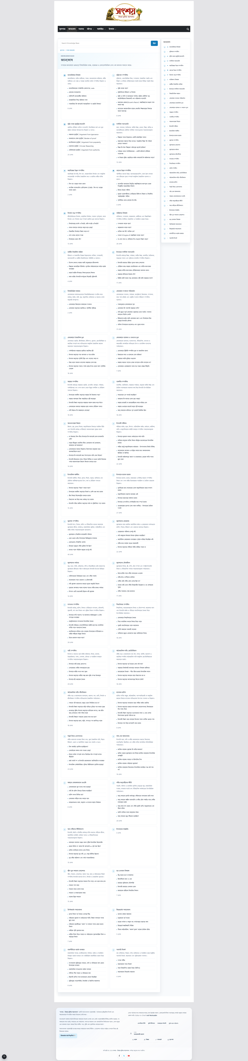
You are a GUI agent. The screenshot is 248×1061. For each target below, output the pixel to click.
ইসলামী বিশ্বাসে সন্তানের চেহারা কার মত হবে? (83, 717)
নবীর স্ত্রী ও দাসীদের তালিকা (126, 577)
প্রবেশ (135, 1039)
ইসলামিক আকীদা (73, 474)
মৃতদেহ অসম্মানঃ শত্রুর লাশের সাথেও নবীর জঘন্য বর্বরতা (86, 588)
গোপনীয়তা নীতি (141, 1023)
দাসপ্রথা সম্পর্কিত (73, 604)
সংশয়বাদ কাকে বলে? (124, 223)
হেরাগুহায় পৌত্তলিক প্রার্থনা (77, 542)
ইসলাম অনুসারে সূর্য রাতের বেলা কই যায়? (130, 664)
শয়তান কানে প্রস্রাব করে (76, 889)
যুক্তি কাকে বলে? (123, 88)
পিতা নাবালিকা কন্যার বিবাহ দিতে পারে (130, 621)
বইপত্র (89, 29)
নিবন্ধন (147, 1039)
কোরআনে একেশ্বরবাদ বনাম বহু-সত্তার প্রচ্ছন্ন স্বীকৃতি (133, 366)
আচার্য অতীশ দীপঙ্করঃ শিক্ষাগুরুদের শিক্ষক (82, 273)
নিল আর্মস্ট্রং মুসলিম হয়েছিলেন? (78, 747)
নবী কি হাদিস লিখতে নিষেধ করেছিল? (80, 791)
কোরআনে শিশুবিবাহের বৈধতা (127, 618)
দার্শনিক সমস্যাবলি (122, 124)
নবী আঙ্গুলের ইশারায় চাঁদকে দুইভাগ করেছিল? (131, 535)
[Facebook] (119, 1056)
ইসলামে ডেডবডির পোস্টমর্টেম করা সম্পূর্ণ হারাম (132, 502)
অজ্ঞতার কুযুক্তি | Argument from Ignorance (83, 134)
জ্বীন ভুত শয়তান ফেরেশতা (76, 871)
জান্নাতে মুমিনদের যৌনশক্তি (126, 883)
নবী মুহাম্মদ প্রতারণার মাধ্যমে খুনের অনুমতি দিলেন (84, 584)
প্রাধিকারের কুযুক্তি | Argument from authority (84, 150)
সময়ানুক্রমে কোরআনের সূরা (126, 304)
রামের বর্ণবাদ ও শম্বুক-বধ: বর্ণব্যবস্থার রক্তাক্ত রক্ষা (133, 922)
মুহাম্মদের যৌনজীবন (123, 563)
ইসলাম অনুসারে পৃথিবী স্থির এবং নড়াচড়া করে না (83, 358)
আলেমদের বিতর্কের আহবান (126, 972)
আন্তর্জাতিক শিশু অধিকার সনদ (78, 100)
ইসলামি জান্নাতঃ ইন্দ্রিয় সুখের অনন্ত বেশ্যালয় (131, 263)
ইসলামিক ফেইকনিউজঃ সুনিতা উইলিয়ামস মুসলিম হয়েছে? (86, 764)
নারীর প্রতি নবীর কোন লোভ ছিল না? (129, 581)
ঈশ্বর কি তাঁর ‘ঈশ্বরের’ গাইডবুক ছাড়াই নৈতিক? (132, 147)
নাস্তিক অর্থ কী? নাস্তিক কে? (126, 231)
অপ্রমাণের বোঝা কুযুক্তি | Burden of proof (82, 138)
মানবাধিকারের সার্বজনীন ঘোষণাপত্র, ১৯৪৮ (82, 88)
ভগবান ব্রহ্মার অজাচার (124, 914)
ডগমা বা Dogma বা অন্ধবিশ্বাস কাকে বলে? (131, 235)
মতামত (81, 29)
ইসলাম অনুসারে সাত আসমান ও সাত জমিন (82, 355)
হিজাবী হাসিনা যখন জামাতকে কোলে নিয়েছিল (83, 977)
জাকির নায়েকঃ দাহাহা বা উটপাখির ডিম (130, 759)
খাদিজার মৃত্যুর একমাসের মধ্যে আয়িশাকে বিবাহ (132, 633)
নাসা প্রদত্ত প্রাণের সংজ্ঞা (76, 235)
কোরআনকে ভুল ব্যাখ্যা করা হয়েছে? (80, 787)
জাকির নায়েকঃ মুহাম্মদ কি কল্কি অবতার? (130, 749)
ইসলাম (111, 29)
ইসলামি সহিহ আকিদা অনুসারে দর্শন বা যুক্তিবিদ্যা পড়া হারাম (87, 503)
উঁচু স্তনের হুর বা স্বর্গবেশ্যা (125, 875)
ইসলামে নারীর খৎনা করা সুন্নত (78, 671)
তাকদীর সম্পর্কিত (122, 382)
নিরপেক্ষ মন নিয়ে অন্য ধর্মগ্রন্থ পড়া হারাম (81, 499)
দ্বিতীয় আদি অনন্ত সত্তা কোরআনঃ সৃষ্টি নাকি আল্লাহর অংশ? (135, 278)
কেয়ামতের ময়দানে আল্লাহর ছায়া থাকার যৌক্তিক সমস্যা (85, 406)
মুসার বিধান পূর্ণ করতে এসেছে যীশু (79, 914)
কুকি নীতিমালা (151, 1023)
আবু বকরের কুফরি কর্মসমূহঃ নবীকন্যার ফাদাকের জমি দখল (136, 796)
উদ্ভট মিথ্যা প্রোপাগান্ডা (75, 736)
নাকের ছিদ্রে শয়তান (75, 897)
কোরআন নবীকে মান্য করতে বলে (79, 798)
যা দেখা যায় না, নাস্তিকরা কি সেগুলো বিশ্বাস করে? (133, 239)
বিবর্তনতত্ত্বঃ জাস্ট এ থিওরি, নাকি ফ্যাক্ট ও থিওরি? (84, 223)
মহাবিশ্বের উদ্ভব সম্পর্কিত (76, 170)
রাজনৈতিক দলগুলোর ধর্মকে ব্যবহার (80, 969)
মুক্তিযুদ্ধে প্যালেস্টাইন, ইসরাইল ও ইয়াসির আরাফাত (84, 981)
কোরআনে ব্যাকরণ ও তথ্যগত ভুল (127, 337)
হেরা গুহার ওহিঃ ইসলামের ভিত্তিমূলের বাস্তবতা (83, 538)
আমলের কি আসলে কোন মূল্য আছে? (129, 399)
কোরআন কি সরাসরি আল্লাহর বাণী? (128, 308)
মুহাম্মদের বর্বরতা (73, 563)
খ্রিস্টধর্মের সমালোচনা (75, 910)
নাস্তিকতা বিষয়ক (121, 213)
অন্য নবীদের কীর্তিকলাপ (76, 829)
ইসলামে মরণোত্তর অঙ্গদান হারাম (127, 498)
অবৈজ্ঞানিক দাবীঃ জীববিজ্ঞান (77, 692)
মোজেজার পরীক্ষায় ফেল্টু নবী (127, 531)
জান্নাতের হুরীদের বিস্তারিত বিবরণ (128, 890)
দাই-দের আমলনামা (122, 736)
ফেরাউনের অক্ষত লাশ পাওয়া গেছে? (80, 750)
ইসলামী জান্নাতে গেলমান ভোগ (127, 887)
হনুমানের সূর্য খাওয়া (124, 918)
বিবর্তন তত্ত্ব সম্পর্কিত (74, 213)
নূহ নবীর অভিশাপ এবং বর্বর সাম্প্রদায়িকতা (81, 858)
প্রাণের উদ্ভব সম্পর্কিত (123, 170)
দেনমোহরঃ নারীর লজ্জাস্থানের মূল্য (79, 668)
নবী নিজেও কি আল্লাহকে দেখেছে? (79, 410)
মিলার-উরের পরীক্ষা (124, 190)
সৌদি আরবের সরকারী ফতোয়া (127, 629)
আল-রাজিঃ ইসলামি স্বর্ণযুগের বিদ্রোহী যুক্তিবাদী (83, 277)
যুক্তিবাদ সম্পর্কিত (122, 75)
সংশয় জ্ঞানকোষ (70, 50)
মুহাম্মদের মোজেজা (122, 521)
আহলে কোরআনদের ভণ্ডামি (77, 782)
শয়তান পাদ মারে (74, 885)
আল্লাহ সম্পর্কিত (73, 382)
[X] (124, 1056)
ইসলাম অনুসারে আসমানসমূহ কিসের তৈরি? (131, 679)
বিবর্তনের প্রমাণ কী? (75, 239)
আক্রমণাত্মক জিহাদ (74, 423)
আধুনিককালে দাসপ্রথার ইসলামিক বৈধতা (81, 621)
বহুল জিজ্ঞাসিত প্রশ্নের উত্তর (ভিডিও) (129, 968)
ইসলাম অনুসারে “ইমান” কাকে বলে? (79, 488)
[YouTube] (129, 1056)
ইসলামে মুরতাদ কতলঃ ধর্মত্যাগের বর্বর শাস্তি (131, 436)
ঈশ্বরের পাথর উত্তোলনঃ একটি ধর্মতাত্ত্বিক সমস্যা (132, 137)
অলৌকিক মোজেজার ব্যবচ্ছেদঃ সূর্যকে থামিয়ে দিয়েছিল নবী (135, 539)
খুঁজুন (154, 43)
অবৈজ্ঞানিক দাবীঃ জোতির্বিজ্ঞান (126, 651)
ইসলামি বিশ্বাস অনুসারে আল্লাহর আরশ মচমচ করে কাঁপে (85, 402)
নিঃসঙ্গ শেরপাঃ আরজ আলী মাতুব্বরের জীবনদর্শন (84, 263)
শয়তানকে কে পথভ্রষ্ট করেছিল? (127, 395)
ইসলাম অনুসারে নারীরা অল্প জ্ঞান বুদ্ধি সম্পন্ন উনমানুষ (85, 675)
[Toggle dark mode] (4, 1056)
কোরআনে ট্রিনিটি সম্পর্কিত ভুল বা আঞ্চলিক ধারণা (133, 351)
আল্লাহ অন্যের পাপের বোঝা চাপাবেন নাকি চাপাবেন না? (134, 362)
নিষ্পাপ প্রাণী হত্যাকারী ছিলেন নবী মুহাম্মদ (81, 591)
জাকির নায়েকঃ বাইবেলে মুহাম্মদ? (128, 763)
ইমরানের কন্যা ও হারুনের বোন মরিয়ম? (130, 355)
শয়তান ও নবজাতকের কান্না (77, 893)
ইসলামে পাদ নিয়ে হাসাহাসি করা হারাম (129, 723)
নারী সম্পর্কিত (72, 651)
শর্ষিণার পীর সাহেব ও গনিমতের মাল (80, 973)
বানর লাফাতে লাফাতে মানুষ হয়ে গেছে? (81, 227)
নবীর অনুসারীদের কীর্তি (124, 782)
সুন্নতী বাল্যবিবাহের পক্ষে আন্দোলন (128, 625)
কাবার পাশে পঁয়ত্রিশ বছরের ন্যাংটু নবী (80, 550)
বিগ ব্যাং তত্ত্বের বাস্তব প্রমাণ (77, 184)
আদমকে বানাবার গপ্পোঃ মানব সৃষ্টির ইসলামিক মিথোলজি (86, 842)
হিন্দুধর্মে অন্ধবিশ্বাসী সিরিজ (126, 925)
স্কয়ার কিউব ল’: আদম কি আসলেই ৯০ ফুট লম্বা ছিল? (85, 846)
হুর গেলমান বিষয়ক (122, 871)
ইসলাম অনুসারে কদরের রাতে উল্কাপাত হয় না (131, 675)
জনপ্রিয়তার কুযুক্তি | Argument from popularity (85, 142)
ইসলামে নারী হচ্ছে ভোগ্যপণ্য (77, 664)
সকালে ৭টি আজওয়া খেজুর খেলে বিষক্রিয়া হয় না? (84, 703)
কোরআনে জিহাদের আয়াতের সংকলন (80, 304)
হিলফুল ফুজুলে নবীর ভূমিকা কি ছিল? (80, 546)
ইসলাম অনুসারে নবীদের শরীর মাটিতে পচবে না (132, 547)
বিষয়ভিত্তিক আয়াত (74, 291)
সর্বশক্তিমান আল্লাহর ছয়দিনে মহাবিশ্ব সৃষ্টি (81, 351)
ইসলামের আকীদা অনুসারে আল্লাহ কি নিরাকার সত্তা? (84, 395)
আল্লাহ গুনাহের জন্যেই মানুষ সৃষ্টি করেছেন (130, 406)
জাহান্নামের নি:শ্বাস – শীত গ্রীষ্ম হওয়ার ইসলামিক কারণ (134, 671)
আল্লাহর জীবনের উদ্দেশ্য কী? (126, 274)
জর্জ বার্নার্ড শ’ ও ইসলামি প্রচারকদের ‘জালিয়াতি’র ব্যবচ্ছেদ (86, 761)
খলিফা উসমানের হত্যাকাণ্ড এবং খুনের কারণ (131, 324)
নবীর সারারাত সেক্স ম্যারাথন (126, 591)
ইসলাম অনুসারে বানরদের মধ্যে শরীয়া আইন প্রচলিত (133, 703)
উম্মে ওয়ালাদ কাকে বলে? (76, 638)
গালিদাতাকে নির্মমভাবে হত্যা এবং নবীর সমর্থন (82, 576)
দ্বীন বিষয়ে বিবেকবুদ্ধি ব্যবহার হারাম (80, 495)
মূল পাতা (171, 1039)
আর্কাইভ (100, 29)
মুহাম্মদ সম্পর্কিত (73, 521)
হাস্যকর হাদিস (121, 692)
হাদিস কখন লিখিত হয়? (76, 795)
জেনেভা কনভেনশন (75, 92)
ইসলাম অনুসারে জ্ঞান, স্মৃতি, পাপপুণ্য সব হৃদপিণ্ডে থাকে (85, 721)
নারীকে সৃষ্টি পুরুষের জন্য (76, 930)
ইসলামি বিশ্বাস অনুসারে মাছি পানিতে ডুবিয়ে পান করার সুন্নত (87, 707)
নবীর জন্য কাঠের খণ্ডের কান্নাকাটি (128, 543)
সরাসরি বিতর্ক (121, 950)
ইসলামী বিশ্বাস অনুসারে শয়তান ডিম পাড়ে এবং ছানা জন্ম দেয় (87, 881)
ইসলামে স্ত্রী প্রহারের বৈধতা (77, 679)
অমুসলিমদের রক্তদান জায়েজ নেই (128, 494)
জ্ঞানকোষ (71, 29)
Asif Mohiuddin (151, 1015)
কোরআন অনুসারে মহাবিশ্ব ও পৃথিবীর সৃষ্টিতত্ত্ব (82, 308)
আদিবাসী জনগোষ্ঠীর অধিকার (77, 96)
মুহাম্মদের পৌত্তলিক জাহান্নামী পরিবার (80, 534)
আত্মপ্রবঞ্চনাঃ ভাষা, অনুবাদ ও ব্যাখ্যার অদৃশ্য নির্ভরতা (85, 802)
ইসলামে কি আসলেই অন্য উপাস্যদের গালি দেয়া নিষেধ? (85, 455)
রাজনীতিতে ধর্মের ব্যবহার (76, 950)
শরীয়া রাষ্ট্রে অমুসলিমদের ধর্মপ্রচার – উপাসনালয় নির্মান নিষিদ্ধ (136, 447)
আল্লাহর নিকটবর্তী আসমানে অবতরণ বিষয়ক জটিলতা (134, 668)
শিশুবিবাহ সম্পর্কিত (122, 604)
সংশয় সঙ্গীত (121, 960)
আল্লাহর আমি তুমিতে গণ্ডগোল (127, 358)
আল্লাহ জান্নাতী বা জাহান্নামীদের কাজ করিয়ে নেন (132, 402)
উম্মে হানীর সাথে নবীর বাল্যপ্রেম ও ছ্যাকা (130, 573)
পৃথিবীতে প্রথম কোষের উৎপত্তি (127, 200)
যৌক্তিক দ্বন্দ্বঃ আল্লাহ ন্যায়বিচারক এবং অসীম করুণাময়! (134, 266)
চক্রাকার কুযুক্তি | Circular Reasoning (81, 146)
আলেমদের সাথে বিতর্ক (125, 964)
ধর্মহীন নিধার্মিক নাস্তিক (75, 252)
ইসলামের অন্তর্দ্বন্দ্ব (122, 829)
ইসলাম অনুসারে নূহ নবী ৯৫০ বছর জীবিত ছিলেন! (84, 854)
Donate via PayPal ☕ (68, 1035)
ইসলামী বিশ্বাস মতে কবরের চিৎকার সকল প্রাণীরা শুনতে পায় (136, 719)
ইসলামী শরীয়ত (121, 423)
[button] (93, 29)
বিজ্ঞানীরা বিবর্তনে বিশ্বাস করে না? (79, 231)
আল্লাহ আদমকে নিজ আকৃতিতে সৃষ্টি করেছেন (82, 399)
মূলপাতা (62, 29)
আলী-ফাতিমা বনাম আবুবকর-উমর (128, 812)
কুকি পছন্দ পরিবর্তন (173, 1023)
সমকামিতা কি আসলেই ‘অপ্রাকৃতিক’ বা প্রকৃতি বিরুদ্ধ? (85, 104)
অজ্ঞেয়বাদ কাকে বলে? (124, 227)
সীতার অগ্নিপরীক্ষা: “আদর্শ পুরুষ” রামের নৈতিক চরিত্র (134, 929)
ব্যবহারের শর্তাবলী (162, 1023)
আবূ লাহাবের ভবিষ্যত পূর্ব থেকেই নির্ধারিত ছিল (132, 410)
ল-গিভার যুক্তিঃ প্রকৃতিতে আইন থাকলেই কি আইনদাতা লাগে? (136, 157)
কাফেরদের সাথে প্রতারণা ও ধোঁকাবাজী (80, 580)
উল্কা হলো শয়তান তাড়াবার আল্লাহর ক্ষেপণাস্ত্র (82, 362)
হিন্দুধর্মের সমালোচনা (123, 910)
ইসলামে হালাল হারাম (123, 474)
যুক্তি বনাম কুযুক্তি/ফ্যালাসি (76, 124)
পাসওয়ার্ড (159, 1039)
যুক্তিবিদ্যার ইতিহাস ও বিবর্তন (126, 92)
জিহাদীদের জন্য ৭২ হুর (125, 879)
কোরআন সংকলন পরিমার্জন (125, 291)
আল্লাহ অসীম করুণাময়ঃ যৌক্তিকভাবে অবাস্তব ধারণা (133, 270)
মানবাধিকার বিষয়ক (74, 75)
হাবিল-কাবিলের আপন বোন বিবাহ (79, 850)
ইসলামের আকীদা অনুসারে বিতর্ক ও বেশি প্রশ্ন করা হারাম (86, 492)
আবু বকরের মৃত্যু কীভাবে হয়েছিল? (128, 816)
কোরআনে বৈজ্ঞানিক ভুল (76, 337)
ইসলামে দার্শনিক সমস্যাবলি (125, 252)
